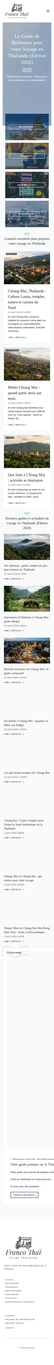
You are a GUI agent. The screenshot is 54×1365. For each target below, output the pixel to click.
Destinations (11, 254)
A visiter (10, 437)
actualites (11, 1298)
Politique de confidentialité (20, 1319)
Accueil (9, 1280)
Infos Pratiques (12, 350)
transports (11, 1287)
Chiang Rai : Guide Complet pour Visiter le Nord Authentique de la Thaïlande (23, 824)
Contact (9, 1328)
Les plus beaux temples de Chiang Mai (27, 772)
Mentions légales (14, 1323)
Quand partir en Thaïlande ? (20, 1302)
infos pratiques (13, 1291)
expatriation (11, 1295)
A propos (10, 1316)
